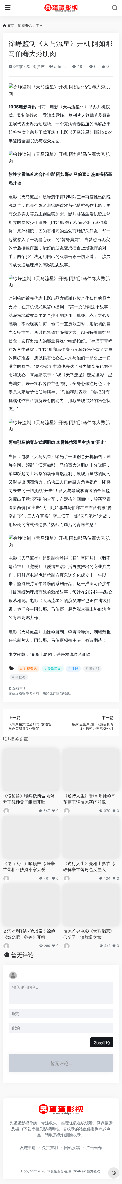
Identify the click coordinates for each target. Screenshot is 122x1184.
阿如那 (62, 174)
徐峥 (30, 115)
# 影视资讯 (28, 668)
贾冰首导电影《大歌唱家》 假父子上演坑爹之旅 (88, 934)
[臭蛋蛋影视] (61, 8)
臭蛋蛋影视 (59, 1171)
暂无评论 (22, 955)
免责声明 (50, 1147)
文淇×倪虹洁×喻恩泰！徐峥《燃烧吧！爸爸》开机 (29, 934)
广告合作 (94, 1147)
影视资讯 (25, 26)
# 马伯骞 (19, 677)
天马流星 (71, 106)
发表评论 (102, 1042)
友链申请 (28, 1147)
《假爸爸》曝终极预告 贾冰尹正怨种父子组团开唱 (29, 798)
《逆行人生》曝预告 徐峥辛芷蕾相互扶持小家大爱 (29, 866)
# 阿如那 (92, 668)
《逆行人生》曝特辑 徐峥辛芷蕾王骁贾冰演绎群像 (89, 798)
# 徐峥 (73, 668)
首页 (10, 26)
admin (59, 66)
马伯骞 (79, 174)
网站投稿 (72, 1147)
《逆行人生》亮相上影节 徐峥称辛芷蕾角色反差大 (89, 866)
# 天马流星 (52, 668)
